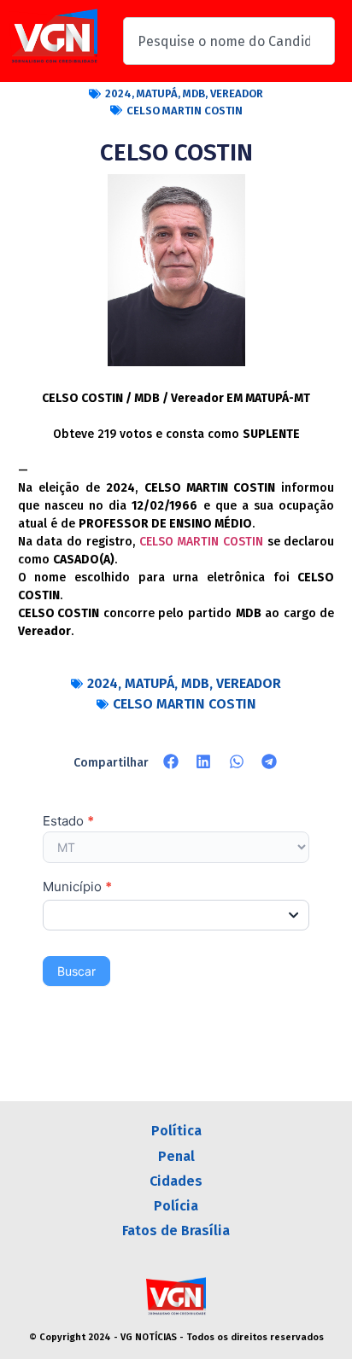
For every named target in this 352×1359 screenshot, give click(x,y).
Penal (176, 1156)
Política (176, 1131)
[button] (171, 761)
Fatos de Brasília (176, 1230)
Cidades (176, 1181)
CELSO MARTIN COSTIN (184, 110)
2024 (118, 93)
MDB (194, 93)
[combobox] (229, 41)
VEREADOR (236, 93)
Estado (68, 821)
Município (77, 887)
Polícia (176, 1206)
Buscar (76, 971)
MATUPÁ (157, 93)
